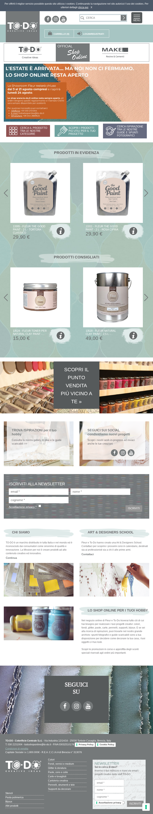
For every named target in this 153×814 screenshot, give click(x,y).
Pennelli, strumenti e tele (61, 784)
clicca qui (83, 7)
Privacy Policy (86, 744)
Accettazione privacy (110, 802)
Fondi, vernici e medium (61, 763)
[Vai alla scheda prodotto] (60, 231)
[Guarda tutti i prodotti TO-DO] (30, 53)
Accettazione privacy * (22, 506)
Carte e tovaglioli (57, 776)
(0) (61, 34)
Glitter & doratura (57, 768)
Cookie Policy (107, 744)
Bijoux (8, 801)
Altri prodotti (11, 805)
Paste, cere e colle (58, 772)
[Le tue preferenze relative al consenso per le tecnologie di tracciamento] (146, 807)
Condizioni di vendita (16, 748)
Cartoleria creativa (58, 780)
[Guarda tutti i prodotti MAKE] (115, 53)
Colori (51, 759)
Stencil (9, 793)
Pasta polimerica (14, 797)
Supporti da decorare (59, 789)
